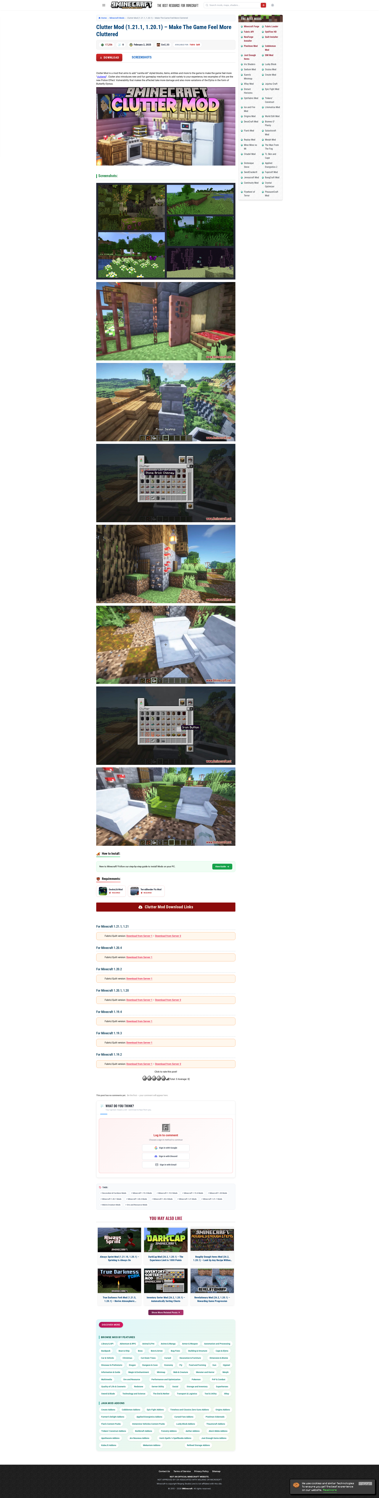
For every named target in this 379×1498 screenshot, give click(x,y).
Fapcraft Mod (271, 172)
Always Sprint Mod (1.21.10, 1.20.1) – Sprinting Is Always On (119, 1258)
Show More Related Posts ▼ (166, 1312)
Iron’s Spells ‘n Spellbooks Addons (175, 1438)
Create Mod (270, 74)
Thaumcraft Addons (215, 1424)
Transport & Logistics (187, 1393)
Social (175, 1386)
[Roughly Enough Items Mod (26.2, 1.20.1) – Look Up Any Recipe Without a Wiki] (212, 1240)
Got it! (365, 1484)
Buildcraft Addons (143, 1431)
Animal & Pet (148, 1344)
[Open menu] (104, 5)
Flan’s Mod (249, 130)
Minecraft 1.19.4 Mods (193, 1193)
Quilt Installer (271, 37)
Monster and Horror (205, 1372)
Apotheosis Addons (110, 1438)
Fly (180, 1365)
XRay (226, 1393)
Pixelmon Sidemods (215, 1417)
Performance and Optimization (165, 1379)
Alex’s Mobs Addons (218, 1431)
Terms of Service (182, 1471)
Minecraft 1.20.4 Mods (163, 1199)
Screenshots (142, 57)
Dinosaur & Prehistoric (111, 1365)
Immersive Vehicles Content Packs (148, 1424)
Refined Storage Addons (198, 1445)
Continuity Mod (251, 182)
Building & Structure (197, 1351)
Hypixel (226, 1365)
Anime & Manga (168, 1344)
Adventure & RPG (128, 1344)
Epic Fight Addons (155, 1409)
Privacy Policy (201, 1471)
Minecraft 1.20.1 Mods (111, 1199)
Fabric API (249, 31)
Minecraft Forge (251, 26)
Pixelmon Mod (251, 46)
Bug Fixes (175, 1351)
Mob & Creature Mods (111, 1205)
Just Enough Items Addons (213, 1438)
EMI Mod (269, 55)
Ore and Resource (131, 1379)
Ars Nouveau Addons (139, 1438)
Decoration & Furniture (190, 1358)
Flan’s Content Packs (111, 1424)
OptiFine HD (271, 31)
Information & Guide (110, 1372)
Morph (226, 1372)
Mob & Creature (180, 1372)
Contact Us (164, 1471)
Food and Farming (197, 1365)
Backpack (105, 1351)
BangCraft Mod (272, 177)
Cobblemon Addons (131, 1409)
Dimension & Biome (219, 1358)
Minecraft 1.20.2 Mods (137, 1199)
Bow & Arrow (157, 1351)
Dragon (132, 1365)
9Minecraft (187, 1488)
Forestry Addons (169, 1431)
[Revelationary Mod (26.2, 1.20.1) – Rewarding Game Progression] (212, 1281)
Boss (140, 1351)
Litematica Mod (272, 107)
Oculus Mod (270, 69)
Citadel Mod (250, 154)
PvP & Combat (218, 1379)
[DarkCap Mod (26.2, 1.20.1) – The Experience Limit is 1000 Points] (165, 1240)
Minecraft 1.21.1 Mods (212, 1199)
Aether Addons (193, 1431)
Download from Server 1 (139, 936)
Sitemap (216, 1471)
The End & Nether (161, 1393)
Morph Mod (270, 139)
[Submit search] (263, 5)
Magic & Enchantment (138, 1372)
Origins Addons (223, 1409)
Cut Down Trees (148, 1358)
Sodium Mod (250, 69)
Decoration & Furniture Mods (114, 1193)
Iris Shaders (249, 64)
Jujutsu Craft (271, 83)
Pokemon (196, 1379)
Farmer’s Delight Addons (112, 1417)
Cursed (167, 1358)
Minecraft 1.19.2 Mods (142, 1193)
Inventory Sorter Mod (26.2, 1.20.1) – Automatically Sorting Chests (166, 1299)
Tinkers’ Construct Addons (113, 1431)
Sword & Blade (108, 1393)
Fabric (192, 44)
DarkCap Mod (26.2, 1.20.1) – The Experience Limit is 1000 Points (165, 1258)
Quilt (198, 44)
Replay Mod (249, 139)
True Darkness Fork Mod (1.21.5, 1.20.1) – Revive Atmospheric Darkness (119, 1299)
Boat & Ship (124, 1351)
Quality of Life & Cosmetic (113, 1386)
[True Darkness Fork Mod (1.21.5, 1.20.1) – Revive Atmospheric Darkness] (119, 1281)
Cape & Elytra (222, 1351)
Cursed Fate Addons (183, 1417)
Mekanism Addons (151, 1445)
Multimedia (106, 1379)
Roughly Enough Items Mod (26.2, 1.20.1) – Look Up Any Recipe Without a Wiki (212, 1258)
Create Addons (108, 1409)
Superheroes (222, 1386)
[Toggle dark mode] (272, 5)
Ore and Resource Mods (137, 1205)
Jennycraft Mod (251, 177)
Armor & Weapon (190, 1344)
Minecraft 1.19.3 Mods (168, 1193)
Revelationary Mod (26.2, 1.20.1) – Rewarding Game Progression (212, 1299)
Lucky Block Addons (185, 1424)
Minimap (161, 1372)
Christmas (127, 1358)
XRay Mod (249, 83)
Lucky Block (270, 64)
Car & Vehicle (107, 1358)
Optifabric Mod (251, 98)
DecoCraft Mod (251, 121)
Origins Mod (250, 116)
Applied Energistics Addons (149, 1417)
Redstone (138, 1386)
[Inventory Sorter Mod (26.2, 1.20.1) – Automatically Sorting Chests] (165, 1281)
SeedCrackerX (250, 172)
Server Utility (158, 1386)
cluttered (101, 76)
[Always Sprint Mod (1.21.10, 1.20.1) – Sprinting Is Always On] (119, 1240)
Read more (330, 1490)
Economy (168, 1365)
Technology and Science (133, 1393)
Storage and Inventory (197, 1386)
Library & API (107, 1344)
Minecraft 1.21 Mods (188, 1199)
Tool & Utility (211, 1393)
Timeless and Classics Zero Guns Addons (189, 1409)
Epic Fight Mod (272, 89)
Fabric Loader (271, 26)
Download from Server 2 (168, 936)
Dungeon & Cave (150, 1365)
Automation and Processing (217, 1344)
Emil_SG (165, 44)
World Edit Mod (272, 116)
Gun (214, 1365)
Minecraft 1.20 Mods (218, 1193)
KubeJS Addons (108, 1445)
